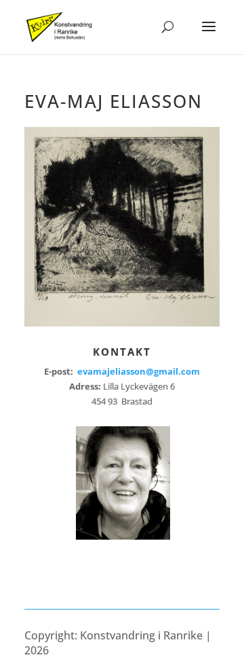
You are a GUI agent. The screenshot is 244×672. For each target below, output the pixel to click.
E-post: (122, 371)
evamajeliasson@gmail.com (138, 371)
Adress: (86, 386)
